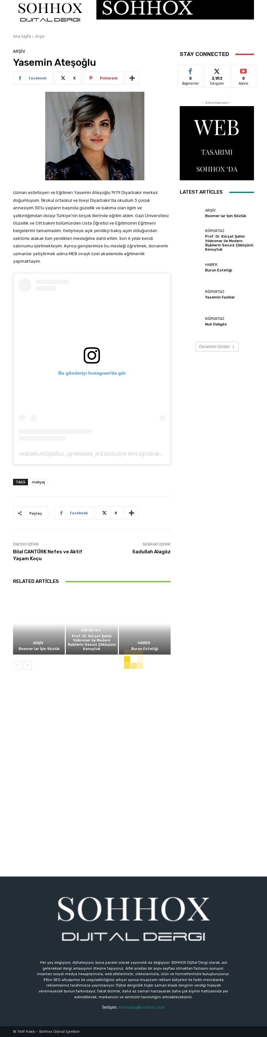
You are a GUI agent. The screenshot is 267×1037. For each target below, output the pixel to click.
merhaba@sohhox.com (142, 1007)
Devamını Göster (214, 346)
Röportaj (91, 630)
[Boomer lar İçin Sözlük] (39, 623)
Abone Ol (243, 69)
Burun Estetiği (144, 649)
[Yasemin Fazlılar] (191, 295)
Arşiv (39, 36)
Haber (144, 643)
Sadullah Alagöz (151, 552)
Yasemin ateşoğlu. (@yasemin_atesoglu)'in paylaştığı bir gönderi (102, 454)
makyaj (38, 481)
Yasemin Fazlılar (220, 297)
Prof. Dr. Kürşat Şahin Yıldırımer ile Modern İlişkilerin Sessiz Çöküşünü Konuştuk (92, 642)
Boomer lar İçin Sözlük (39, 649)
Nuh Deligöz (216, 324)
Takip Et (217, 69)
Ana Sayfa (22, 36)
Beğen (190, 69)
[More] (132, 78)
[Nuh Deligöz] (191, 322)
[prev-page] (17, 665)
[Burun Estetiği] (145, 623)
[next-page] (27, 665)
